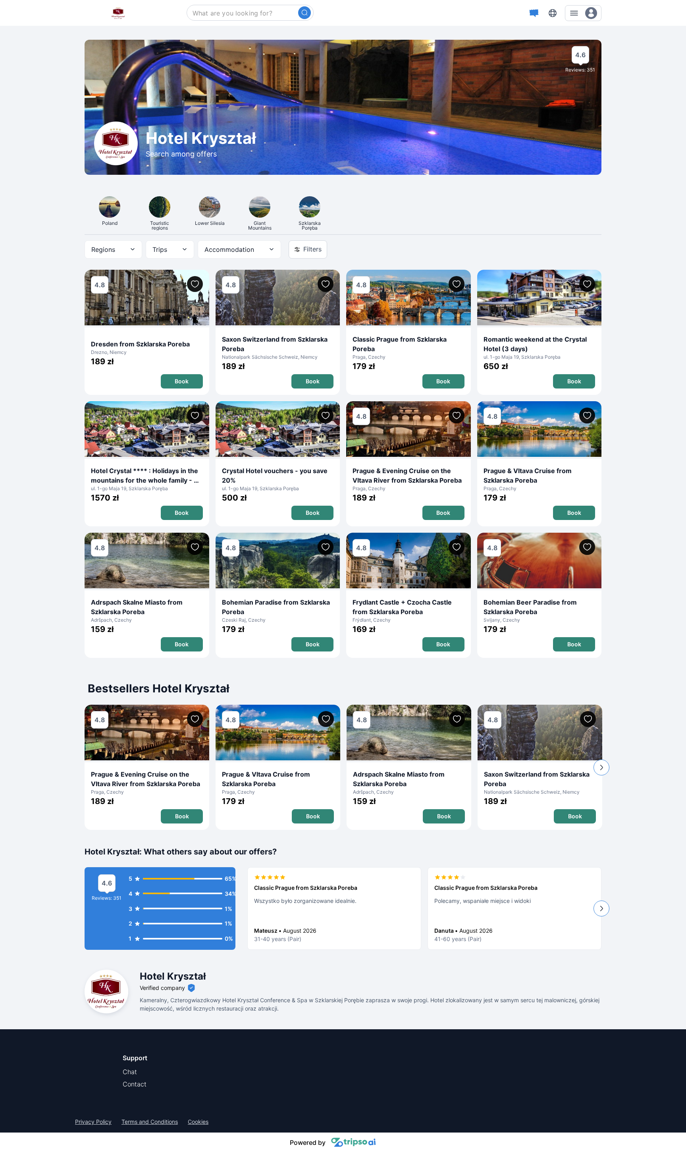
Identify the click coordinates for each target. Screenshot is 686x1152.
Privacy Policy (93, 1122)
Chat (130, 1072)
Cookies (198, 1122)
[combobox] (113, 249)
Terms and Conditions (149, 1122)
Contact (134, 1084)
